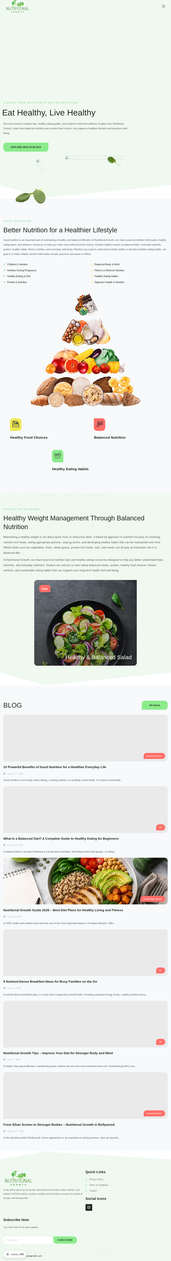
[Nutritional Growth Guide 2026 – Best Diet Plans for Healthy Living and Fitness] (85, 881)
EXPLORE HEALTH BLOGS (26, 147)
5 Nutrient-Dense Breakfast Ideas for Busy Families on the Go (50, 981)
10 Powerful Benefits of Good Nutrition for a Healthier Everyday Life (54, 767)
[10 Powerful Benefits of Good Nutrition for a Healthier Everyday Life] (85, 738)
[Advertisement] (85, 40)
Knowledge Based (152, 899)
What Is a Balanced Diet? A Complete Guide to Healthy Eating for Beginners (61, 838)
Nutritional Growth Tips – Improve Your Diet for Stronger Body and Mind (58, 1053)
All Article (154, 705)
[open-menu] (163, 6)
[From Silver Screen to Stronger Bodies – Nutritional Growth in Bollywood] (85, 1095)
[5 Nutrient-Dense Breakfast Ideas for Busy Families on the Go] (85, 952)
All (160, 827)
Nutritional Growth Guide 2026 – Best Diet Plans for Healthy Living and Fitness (63, 910)
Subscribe (65, 1240)
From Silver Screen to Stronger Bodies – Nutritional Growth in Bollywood (59, 1124)
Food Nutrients (154, 756)
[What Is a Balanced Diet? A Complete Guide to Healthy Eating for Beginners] (85, 809)
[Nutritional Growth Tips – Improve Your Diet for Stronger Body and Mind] (85, 1024)
